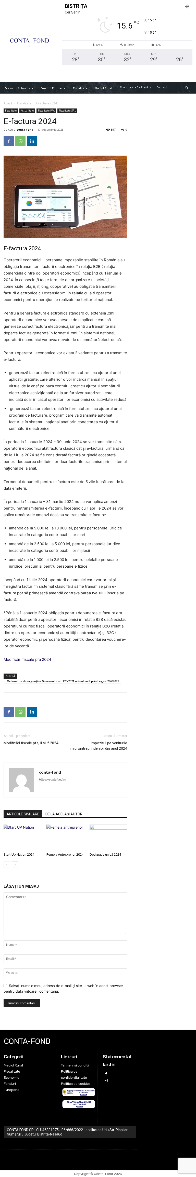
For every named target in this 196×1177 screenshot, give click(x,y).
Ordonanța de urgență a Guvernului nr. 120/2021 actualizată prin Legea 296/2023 (63, 681)
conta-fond (25, 129)
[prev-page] (7, 864)
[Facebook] (9, 141)
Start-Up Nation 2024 (19, 854)
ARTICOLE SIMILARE (23, 814)
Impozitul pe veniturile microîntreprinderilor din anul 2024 (98, 746)
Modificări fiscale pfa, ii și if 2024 (31, 743)
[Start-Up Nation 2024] (22, 837)
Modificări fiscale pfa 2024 (27, 659)
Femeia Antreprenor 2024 (64, 854)
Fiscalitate (24, 103)
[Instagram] (106, 1080)
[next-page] (15, 864)
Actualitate (27, 110)
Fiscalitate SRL (67, 110)
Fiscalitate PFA (46, 110)
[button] (186, 88)
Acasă (8, 103)
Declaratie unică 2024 (105, 854)
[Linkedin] (32, 141)
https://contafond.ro (52, 779)
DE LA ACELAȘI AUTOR (63, 814)
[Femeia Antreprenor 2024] (65, 837)
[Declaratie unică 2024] (108, 837)
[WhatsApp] (20, 141)
